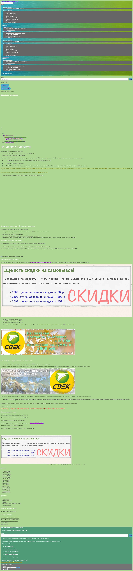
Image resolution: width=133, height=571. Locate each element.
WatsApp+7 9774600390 (37, 423)
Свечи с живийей (10, 11)
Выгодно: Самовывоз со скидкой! (15, 139)
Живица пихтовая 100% (12, 19)
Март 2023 (6, 486)
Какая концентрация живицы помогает (10, 518)
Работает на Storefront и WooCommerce (11, 562)
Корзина (5, 25)
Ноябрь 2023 (6, 478)
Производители (7, 31)
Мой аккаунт (6, 24)
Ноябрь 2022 (6, 491)
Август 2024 (6, 475)
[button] (66, 127)
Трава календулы (5, 522)
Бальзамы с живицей (11, 22)
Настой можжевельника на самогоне (9, 521)
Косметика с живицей (11, 13)
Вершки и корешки (7, 500)
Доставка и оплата (10, 30)
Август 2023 (6, 480)
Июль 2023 (6, 482)
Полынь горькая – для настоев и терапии (10, 519)
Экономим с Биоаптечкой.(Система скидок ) (16, 28)
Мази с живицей (10, 16)
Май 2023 (6, 485)
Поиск (15, 2)
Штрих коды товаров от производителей (15, 33)
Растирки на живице (11, 21)
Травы (4, 502)
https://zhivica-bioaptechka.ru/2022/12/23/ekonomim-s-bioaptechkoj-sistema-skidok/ (66, 464)
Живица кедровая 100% (12, 18)
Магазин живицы (7, 10)
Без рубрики (6, 499)
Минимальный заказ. (9, 142)
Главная (2, 91)
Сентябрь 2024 (7, 474)
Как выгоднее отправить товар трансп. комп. (15, 141)
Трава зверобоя (4, 524)
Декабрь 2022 (6, 489)
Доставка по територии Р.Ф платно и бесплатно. (15, 137)
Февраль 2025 (6, 471)
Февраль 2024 (6, 477)
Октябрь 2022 (6, 492)
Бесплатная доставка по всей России (15, 138)
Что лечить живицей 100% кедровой (15, 8)
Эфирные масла (7, 505)
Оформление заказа (7, 27)
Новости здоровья (7, 7)
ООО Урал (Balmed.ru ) (12, 34)
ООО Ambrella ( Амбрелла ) (13, 36)
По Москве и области (9, 135)
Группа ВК (4, 85)
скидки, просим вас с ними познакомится (40, 262)
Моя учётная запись (8, 564)
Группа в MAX (5, 88)
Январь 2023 (6, 488)
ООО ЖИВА (9, 37)
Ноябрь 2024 (6, 472)
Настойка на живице (11, 14)
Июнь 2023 (6, 483)
